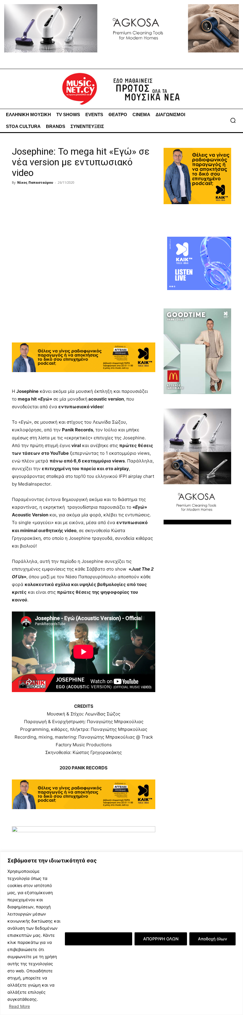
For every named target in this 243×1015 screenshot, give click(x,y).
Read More (19, 1006)
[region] (121, 933)
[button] (233, 120)
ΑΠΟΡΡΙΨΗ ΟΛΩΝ (160, 938)
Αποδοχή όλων (212, 938)
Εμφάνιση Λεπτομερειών (98, 938)
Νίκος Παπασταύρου (35, 182)
